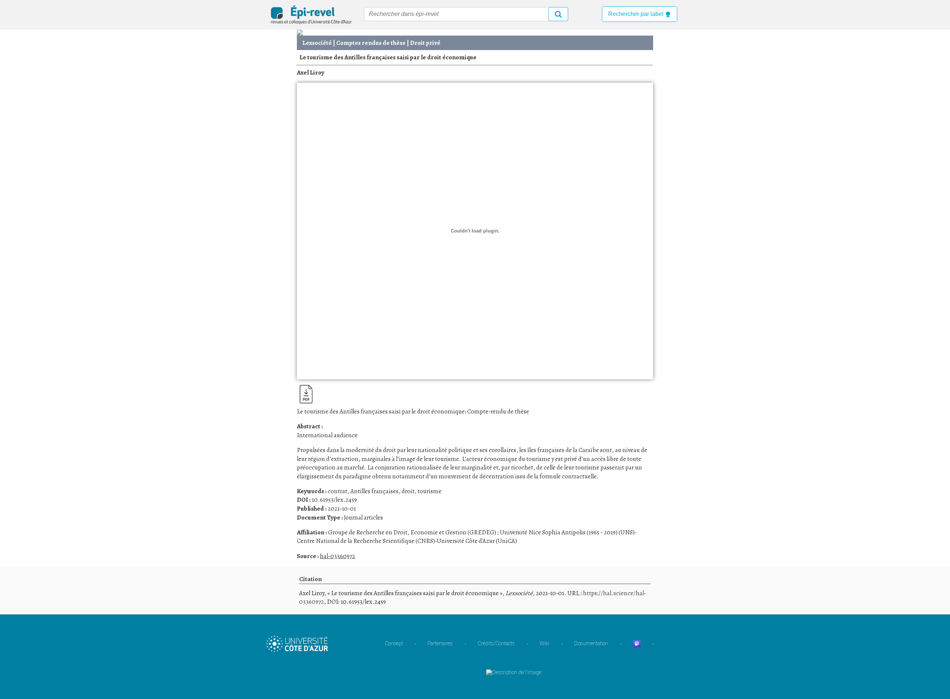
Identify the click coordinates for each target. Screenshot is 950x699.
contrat (337, 491)
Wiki (544, 643)
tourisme (429, 491)
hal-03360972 (337, 556)
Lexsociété (317, 43)
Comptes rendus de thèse (371, 43)
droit (408, 491)
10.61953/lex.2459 (334, 499)
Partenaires (440, 643)
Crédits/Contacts (496, 643)
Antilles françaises (374, 491)
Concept (394, 643)
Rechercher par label (636, 14)
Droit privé (425, 43)
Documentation (591, 643)
